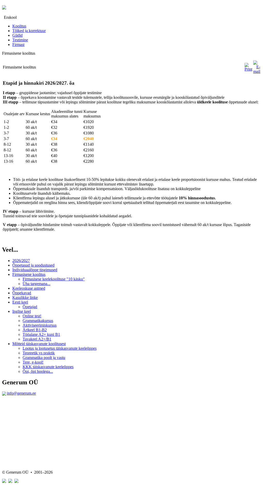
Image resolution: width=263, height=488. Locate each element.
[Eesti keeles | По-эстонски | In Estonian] (4, 481)
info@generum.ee (21, 393)
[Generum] (4, 6)
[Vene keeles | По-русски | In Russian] (10, 481)
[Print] (248, 69)
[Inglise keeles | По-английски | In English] (16, 481)
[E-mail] (256, 71)
